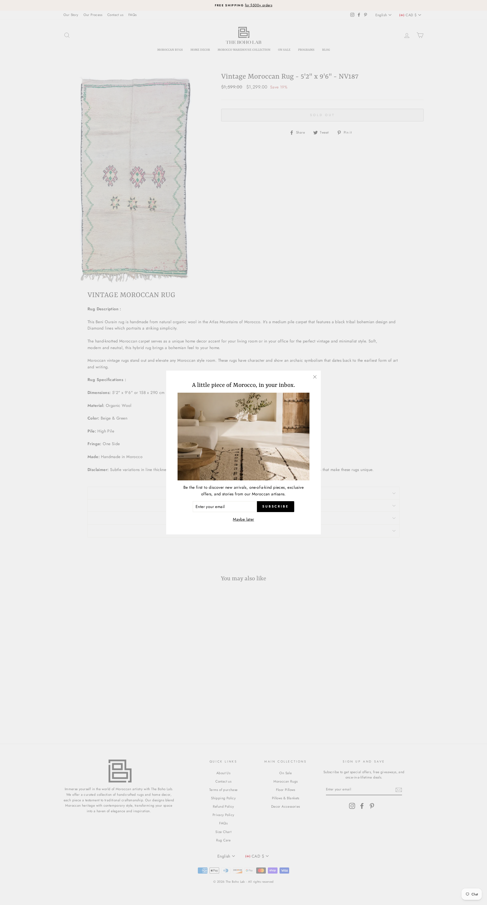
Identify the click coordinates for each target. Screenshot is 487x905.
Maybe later (243, 519)
